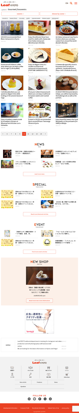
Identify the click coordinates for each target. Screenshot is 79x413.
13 (37, 134)
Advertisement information (10, 408)
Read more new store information (39, 300)
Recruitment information (38, 408)
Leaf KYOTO (4, 9)
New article (23, 382)
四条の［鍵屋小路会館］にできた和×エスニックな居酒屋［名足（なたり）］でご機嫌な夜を (39, 289)
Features (39, 382)
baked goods (55, 18)
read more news (39, 174)
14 (41, 134)
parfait (28, 18)
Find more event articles (39, 252)
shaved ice (5, 18)
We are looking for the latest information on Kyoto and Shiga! (37, 349)
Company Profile (24, 408)
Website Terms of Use (53, 408)
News (56, 382)
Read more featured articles (39, 214)
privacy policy (65, 408)
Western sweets (46, 18)
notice (20, 346)
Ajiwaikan (23, 386)
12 (32, 134)
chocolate (21, 18)
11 (28, 134)
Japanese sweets (36, 18)
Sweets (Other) (13, 18)
